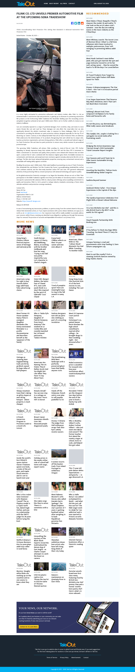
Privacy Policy (64, 657)
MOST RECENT (54, 3)
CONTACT (72, 3)
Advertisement (76, 657)
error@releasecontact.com (33, 213)
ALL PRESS (63, 3)
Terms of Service (52, 657)
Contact (86, 657)
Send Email (23, 192)
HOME (46, 3)
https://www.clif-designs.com (31, 201)
